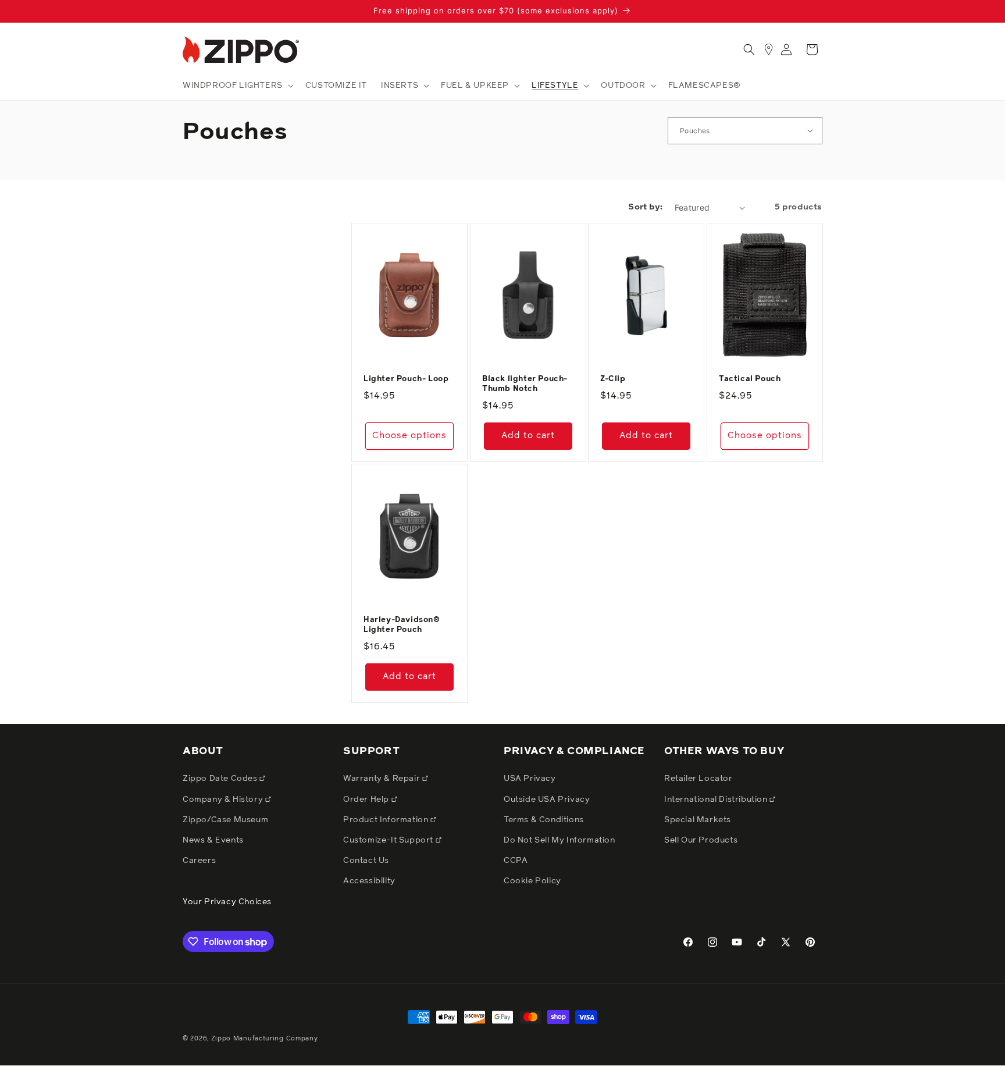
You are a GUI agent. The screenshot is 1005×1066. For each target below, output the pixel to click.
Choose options (409, 435)
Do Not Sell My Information (559, 840)
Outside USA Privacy (547, 799)
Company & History (224, 799)
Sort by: (645, 207)
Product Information (386, 820)
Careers (199, 861)
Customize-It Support (389, 840)
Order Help (367, 799)
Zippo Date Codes (221, 778)
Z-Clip (613, 379)
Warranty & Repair (382, 778)
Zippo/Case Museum (225, 820)
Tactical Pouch (750, 379)
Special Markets (697, 820)
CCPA (516, 861)
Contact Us (366, 861)
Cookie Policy (532, 881)
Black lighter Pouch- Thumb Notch (525, 384)
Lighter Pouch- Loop (405, 379)
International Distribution (716, 799)
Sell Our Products (700, 840)
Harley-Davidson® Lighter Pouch (401, 625)
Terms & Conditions (544, 820)
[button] (237, 85)
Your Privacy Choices (227, 902)
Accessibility (369, 881)
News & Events (213, 840)
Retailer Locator (698, 778)
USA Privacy (530, 778)
